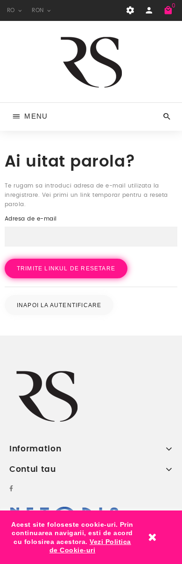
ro (12, 10)
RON (39, 10)
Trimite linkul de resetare (66, 268)
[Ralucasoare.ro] (91, 61)
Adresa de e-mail (31, 219)
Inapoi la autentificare (59, 305)
